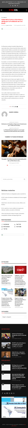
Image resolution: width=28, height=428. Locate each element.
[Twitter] (12, 5)
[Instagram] (15, 5)
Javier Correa (9, 25)
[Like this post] (11, 106)
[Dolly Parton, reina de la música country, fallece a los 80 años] (5, 354)
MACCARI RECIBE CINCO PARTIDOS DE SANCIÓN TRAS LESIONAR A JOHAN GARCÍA (18, 377)
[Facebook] (10, 5)
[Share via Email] (17, 106)
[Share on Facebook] (12, 106)
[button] (2, 152)
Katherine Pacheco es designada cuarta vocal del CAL (13, 194)
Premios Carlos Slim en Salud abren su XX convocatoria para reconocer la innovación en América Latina (6, 302)
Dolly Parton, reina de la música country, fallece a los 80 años (18, 354)
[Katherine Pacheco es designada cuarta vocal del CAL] (5, 336)
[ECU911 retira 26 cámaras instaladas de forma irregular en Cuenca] (5, 345)
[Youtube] (17, 5)
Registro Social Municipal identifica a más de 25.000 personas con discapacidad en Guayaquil (20, 302)
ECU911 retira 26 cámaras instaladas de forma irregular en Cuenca (19, 344)
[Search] (26, 10)
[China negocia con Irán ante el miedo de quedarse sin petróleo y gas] (5, 387)
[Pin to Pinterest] (15, 106)
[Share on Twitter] (14, 106)
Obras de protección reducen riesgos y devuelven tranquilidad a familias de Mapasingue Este (6, 279)
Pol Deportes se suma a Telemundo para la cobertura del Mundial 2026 (19, 367)
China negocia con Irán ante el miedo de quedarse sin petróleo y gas (19, 386)
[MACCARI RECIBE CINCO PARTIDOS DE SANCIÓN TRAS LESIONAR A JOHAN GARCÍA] (5, 377)
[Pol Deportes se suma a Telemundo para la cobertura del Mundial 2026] (5, 368)
